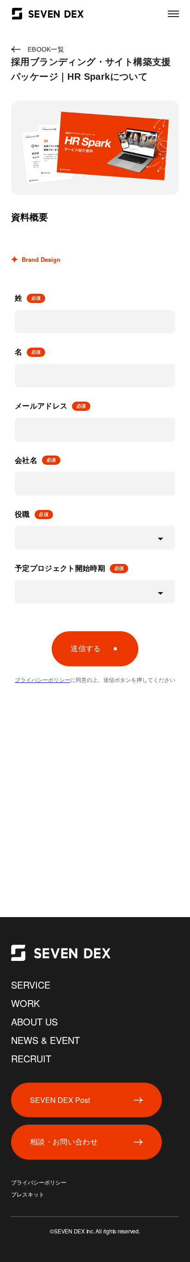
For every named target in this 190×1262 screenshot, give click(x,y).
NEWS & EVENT (45, 1040)
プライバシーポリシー (38, 1182)
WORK (25, 1003)
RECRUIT (31, 1058)
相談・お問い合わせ (64, 1142)
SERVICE (30, 984)
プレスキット (27, 1194)
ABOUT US (34, 1021)
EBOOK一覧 (46, 49)
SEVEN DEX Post (60, 1100)
